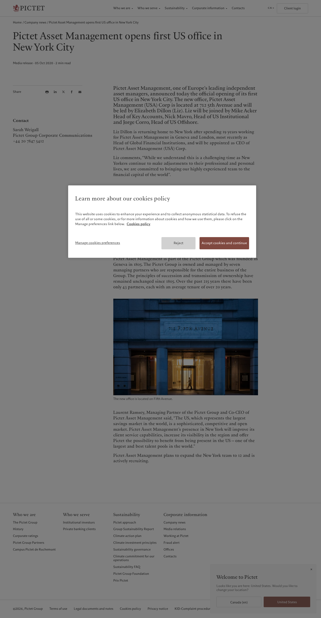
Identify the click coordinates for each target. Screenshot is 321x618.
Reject (178, 243)
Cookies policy (138, 224)
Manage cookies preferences (97, 242)
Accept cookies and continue (224, 243)
